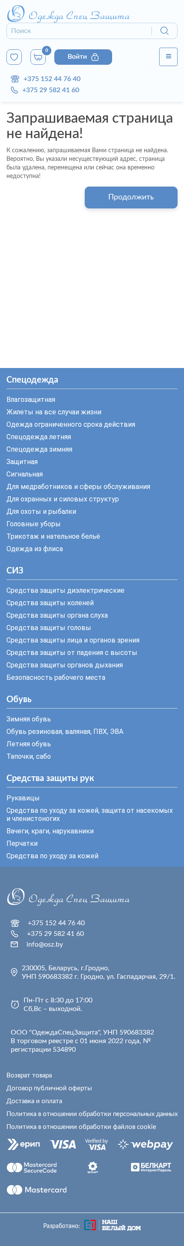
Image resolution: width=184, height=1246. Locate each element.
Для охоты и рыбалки (41, 511)
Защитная (22, 462)
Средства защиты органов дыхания (64, 665)
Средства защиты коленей (50, 603)
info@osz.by (45, 944)
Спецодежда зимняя (39, 449)
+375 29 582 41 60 (50, 90)
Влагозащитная (30, 399)
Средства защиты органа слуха (57, 615)
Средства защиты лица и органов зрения (72, 640)
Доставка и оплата (34, 1101)
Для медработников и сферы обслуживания (78, 487)
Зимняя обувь (28, 719)
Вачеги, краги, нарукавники (50, 831)
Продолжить (131, 197)
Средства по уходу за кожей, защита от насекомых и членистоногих (89, 814)
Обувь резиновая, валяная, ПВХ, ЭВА (64, 731)
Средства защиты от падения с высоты (71, 653)
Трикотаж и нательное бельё (53, 536)
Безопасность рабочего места (55, 677)
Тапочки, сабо (28, 756)
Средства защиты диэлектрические (65, 590)
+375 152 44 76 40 (52, 78)
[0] (14, 57)
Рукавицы (23, 798)
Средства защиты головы (48, 628)
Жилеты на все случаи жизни (53, 412)
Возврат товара (29, 1075)
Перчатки (22, 843)
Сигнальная (24, 474)
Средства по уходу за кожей (52, 856)
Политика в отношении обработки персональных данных (92, 1114)
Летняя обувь (28, 744)
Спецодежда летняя (38, 437)
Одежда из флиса (34, 549)
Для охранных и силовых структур (62, 499)
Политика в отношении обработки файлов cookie (81, 1127)
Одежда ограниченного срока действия (70, 424)
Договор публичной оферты (49, 1088)
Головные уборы (33, 524)
